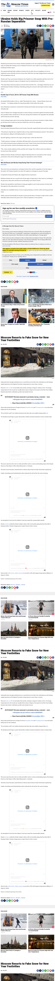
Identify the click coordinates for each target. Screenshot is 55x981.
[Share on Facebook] (38, 26)
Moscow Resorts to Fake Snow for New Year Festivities (25, 339)
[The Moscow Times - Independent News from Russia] (14, 4)
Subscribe (49, 216)
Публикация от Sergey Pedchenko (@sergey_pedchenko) (22, 459)
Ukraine (12, 203)
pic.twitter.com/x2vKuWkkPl (32, 399)
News (4, 10)
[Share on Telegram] (43, 26)
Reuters (7, 25)
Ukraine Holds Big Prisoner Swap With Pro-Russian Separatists (27, 20)
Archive (44, 10)
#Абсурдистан (18, 399)
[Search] (53, 12)
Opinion (27, 10)
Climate (23, 584)
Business (21, 10)
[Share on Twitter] (40, 26)
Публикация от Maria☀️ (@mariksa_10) (22, 515)
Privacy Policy (13, 218)
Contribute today (45, 5)
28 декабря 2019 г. (38, 403)
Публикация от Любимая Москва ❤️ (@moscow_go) (22, 568)
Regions (15, 10)
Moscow (12, 584)
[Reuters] (2, 26)
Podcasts (37, 10)
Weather (18, 584)
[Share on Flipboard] (50, 26)
